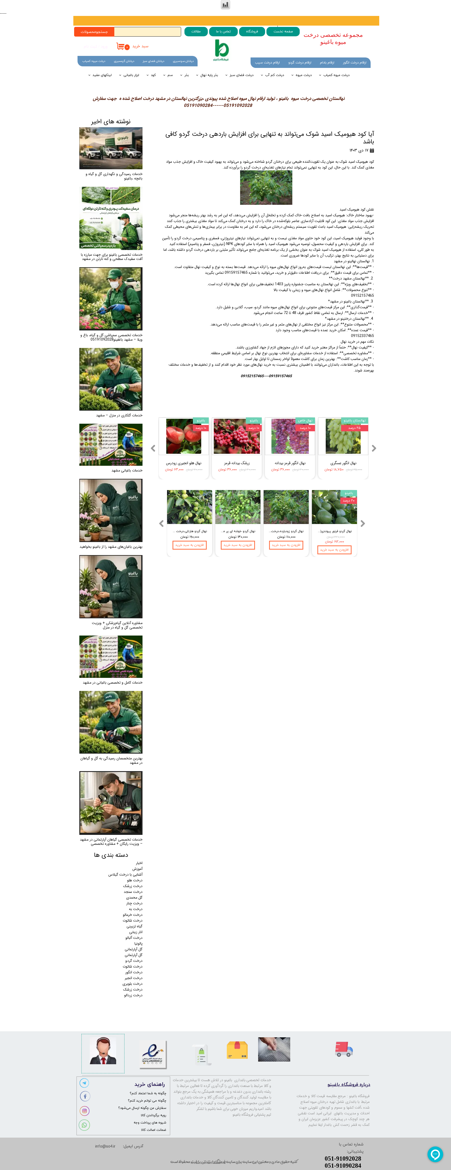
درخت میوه (304, 75)
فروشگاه (252, 31)
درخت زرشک (133, 886)
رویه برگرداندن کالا (153, 1115)
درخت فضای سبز (241, 75)
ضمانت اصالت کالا (153, 1130)
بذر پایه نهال (209, 75)
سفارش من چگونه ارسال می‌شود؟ (142, 1108)
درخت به (136, 909)
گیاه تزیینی (135, 926)
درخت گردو (134, 961)
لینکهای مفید (102, 75)
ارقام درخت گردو (299, 62)
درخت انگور (134, 972)
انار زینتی (136, 932)
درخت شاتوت (133, 920)
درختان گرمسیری (124, 61)
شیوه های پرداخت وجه (150, 1122)
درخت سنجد (133, 892)
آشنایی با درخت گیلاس (125, 874)
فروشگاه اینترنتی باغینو (208, 1161)
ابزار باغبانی (131, 75)
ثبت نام (90, 46)
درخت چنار (134, 903)
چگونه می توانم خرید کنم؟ (147, 1100)
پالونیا (138, 943)
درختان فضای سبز (153, 61)
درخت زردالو (133, 995)
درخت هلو (135, 880)
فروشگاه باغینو (359, 1096)
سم (170, 75)
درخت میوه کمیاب (336, 75)
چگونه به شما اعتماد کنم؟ (148, 1093)
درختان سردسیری (183, 61)
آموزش (137, 869)
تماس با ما (223, 31)
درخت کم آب (274, 75)
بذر (187, 75)
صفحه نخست (283, 31)
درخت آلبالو (134, 938)
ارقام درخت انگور (354, 62)
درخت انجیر (134, 978)
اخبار (139, 863)
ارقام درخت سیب (267, 62)
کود (153, 75)
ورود (104, 46)
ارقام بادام (327, 62)
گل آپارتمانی (134, 949)
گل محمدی (134, 897)
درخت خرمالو (133, 915)
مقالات (196, 31)
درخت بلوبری (132, 984)
